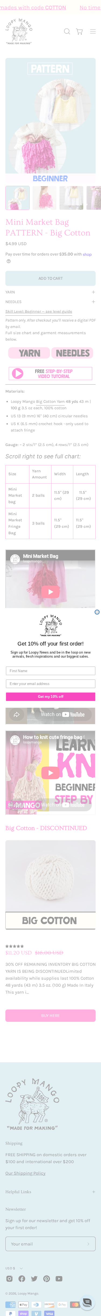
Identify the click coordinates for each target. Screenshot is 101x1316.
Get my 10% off (50, 697)
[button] (87, 1302)
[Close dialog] (97, 612)
